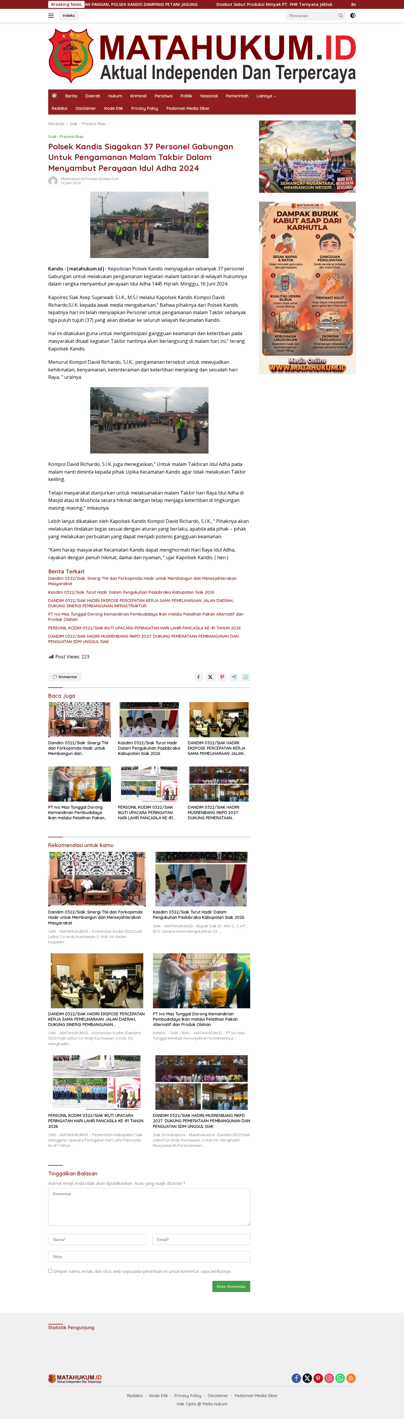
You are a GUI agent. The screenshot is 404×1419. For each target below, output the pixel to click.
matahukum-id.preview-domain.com (90, 178)
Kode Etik (113, 108)
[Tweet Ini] (210, 677)
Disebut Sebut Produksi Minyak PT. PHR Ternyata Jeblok (223, 4)
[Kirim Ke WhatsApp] (245, 677)
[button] (341, 15)
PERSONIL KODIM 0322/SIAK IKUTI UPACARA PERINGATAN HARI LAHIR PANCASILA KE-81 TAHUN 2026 (144, 628)
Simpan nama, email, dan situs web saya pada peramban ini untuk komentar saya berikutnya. (142, 1271)
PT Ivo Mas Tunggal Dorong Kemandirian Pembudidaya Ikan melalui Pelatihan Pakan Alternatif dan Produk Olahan (145, 616)
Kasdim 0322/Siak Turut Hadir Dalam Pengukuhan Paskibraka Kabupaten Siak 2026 (131, 592)
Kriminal (138, 96)
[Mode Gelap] (353, 16)
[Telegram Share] (234, 677)
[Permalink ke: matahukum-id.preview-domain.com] (53, 180)
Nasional (209, 96)
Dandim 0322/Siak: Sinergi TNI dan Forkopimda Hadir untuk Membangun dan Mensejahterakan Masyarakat (142, 581)
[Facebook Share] (198, 677)
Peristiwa (163, 96)
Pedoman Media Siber (188, 108)
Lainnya (264, 96)
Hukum (115, 96)
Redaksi (59, 108)
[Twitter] (307, 1379)
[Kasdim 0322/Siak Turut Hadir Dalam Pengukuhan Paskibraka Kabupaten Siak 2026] (149, 719)
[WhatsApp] (340, 1379)
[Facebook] (296, 1379)
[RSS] (351, 1379)
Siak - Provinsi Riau (66, 136)
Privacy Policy (144, 108)
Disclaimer (86, 108)
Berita (71, 96)
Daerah (92, 96)
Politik (186, 96)
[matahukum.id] (202, 55)
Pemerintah (237, 96)
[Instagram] (329, 1379)
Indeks (69, 15)
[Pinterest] (318, 1379)
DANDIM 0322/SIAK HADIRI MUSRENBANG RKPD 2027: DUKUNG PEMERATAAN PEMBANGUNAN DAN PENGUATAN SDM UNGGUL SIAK (143, 639)
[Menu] (52, 16)
